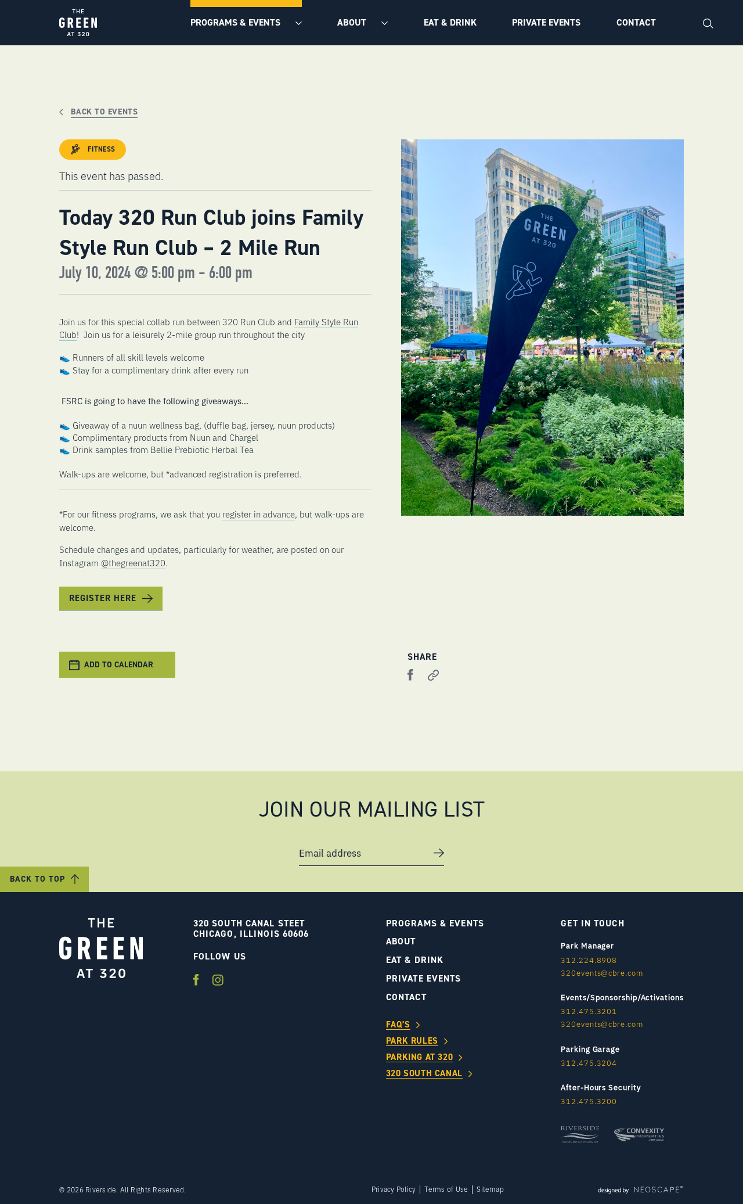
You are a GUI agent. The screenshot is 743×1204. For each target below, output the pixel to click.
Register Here (102, 598)
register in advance (258, 514)
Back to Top (37, 879)
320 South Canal (424, 1074)
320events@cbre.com (602, 973)
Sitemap (490, 1189)
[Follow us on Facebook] (197, 981)
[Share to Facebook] (410, 675)
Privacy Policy (394, 1189)
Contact (636, 22)
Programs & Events (236, 22)
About (353, 22)
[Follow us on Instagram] (217, 981)
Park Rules (412, 1041)
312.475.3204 (589, 1063)
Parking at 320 (419, 1057)
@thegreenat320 (133, 562)
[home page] (78, 22)
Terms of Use (446, 1189)
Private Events (546, 22)
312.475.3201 (589, 1011)
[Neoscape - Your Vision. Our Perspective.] (640, 1189)
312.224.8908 (589, 960)
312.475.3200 (589, 1101)
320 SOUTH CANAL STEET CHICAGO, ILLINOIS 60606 (251, 928)
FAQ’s (398, 1025)
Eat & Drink (450, 22)
